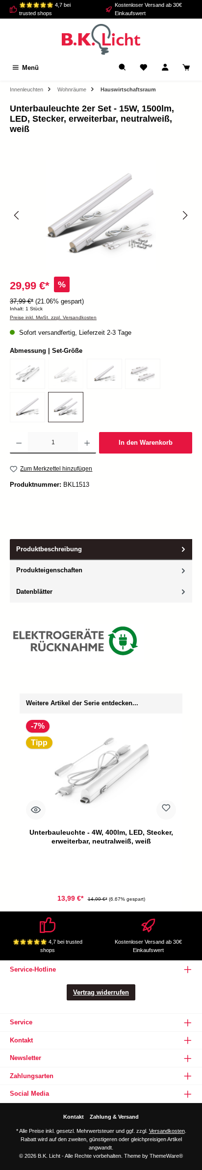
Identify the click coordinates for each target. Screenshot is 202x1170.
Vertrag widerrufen (101, 992)
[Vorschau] (36, 810)
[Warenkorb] (186, 68)
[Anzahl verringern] (19, 443)
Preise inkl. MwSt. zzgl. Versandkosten (53, 317)
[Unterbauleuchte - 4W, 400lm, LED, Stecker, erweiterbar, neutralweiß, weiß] (27, 374)
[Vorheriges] (17, 215)
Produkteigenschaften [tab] (49, 570)
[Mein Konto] (165, 68)
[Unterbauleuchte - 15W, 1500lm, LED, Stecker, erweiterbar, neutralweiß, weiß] (27, 407)
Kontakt (73, 1117)
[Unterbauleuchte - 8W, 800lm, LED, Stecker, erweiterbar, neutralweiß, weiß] (104, 374)
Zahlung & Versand (114, 1117)
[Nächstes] (184, 215)
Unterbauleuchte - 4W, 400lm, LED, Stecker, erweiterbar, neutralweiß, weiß (101, 836)
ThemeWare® (166, 1156)
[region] (101, 215)
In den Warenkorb (146, 442)
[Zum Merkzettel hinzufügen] (166, 810)
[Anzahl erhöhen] (87, 443)
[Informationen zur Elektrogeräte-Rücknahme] (77, 643)
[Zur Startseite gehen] (101, 39)
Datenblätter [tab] (34, 591)
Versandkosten (167, 1131)
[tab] (101, 549)
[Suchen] (122, 68)
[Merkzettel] (143, 68)
